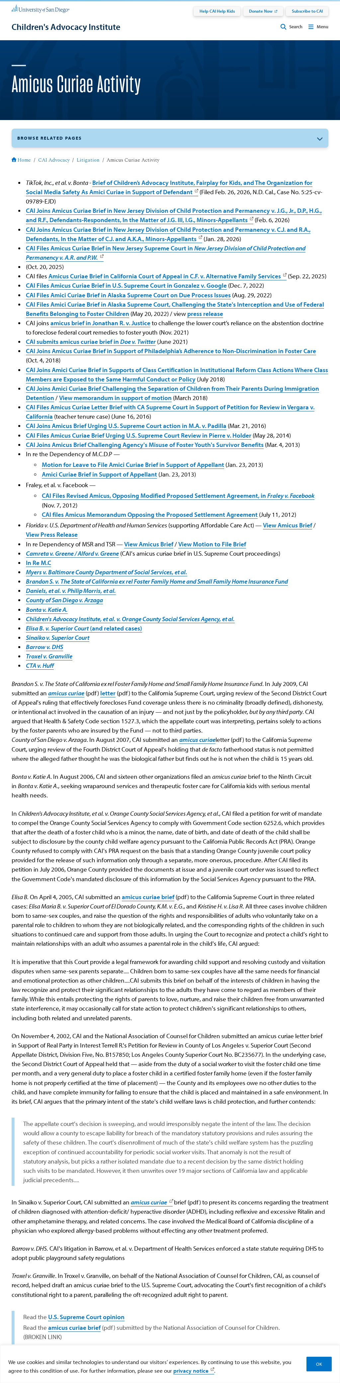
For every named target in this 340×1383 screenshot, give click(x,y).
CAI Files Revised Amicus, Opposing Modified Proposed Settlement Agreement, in (178, 495)
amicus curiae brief (148, 897)
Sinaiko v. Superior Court (57, 637)
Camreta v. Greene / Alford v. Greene (72, 553)
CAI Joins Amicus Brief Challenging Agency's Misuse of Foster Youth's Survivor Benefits (145, 445)
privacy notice (191, 1370)
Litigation (88, 160)
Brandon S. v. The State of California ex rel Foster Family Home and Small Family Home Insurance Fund (157, 581)
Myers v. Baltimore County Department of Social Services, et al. (106, 572)
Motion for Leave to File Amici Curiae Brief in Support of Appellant (133, 465)
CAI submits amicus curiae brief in (91, 342)
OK (319, 1364)
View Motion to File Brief (212, 544)
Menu (322, 27)
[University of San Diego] (40, 8)
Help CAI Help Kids (217, 11)
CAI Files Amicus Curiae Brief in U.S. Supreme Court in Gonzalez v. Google (126, 285)
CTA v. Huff (40, 665)
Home (24, 160)
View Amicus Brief (287, 525)
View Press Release (52, 534)
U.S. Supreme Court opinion (86, 1317)
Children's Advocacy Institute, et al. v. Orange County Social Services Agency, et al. (130, 619)
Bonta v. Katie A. (47, 610)
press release (205, 314)
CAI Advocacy (54, 160)
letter (108, 693)
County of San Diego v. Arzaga (64, 600)
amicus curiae (66, 693)
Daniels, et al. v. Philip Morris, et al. (71, 591)
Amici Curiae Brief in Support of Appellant (99, 474)
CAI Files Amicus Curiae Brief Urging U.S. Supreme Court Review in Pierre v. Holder (138, 435)
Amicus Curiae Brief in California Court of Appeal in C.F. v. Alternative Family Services (164, 276)
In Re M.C (38, 563)
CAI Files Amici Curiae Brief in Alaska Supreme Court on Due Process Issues (128, 295)
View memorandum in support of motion (115, 398)
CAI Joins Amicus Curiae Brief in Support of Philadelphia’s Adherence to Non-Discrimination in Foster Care (171, 351)
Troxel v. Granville (49, 656)
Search (295, 27)
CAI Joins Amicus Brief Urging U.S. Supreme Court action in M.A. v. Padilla (126, 426)
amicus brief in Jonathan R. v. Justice (100, 323)
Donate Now (261, 11)
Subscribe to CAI (307, 11)
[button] (170, 138)
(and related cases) (84, 628)
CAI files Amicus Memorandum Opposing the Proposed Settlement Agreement (150, 514)
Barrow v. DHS (44, 647)
